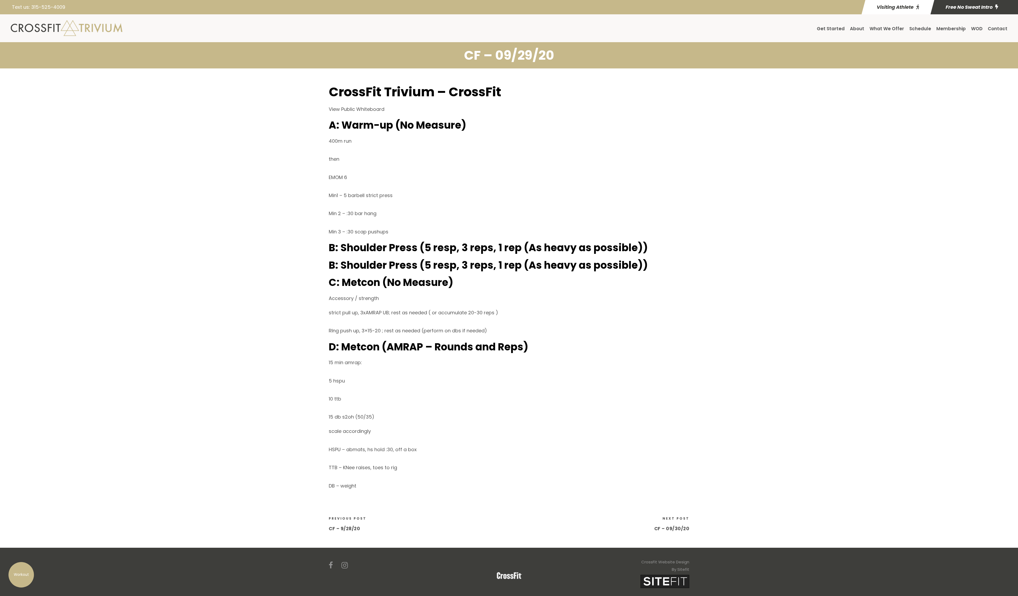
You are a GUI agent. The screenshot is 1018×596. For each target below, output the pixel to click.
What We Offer (887, 28)
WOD (976, 28)
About (857, 28)
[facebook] (331, 565)
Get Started (831, 28)
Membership (951, 28)
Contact (997, 28)
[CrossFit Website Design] (664, 581)
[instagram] (344, 565)
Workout (21, 574)
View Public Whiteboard (356, 109)
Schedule (920, 28)
